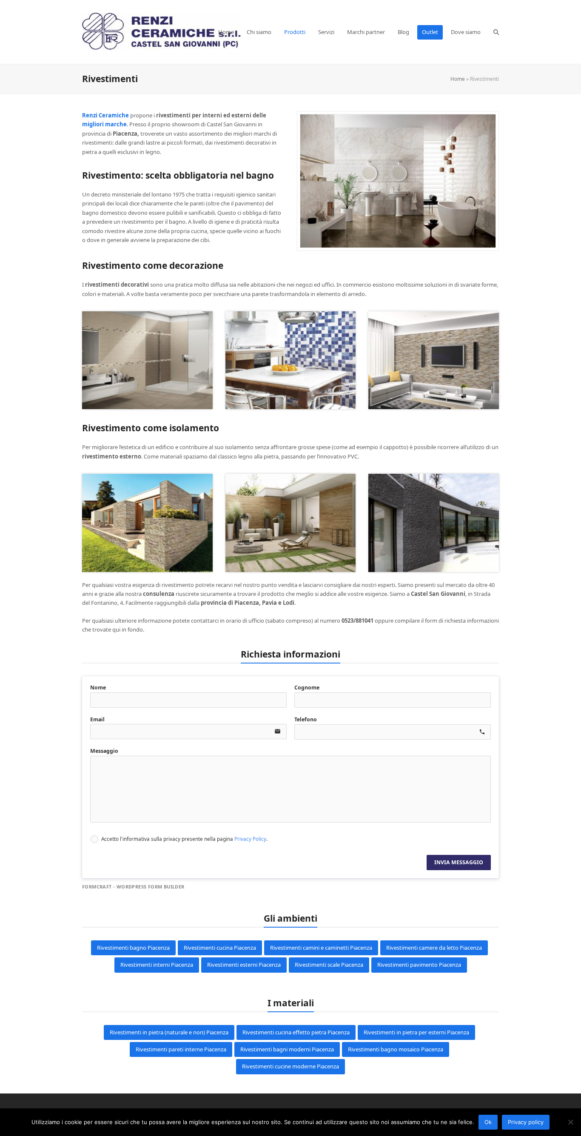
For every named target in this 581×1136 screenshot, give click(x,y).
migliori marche (104, 124)
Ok (488, 1122)
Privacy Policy (250, 839)
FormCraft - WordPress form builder (133, 887)
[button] (496, 32)
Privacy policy (526, 1122)
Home (457, 79)
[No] (570, 1122)
